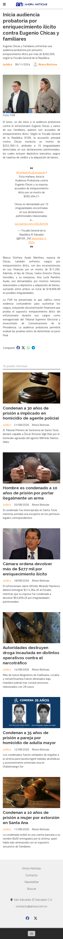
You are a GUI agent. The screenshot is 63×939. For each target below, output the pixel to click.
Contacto (31, 875)
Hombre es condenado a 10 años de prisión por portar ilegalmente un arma (30, 492)
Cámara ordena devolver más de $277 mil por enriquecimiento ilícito (27, 568)
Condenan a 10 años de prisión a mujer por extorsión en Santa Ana (31, 817)
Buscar (31, 888)
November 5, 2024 (37, 240)
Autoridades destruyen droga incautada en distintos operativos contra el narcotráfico (31, 655)
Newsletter (31, 882)
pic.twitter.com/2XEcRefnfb (31, 224)
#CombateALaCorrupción (31, 172)
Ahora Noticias (47, 64)
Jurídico (7, 64)
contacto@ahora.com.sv (31, 906)
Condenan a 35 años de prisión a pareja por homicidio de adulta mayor (29, 737)
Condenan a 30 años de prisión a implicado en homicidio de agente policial (31, 413)
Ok (31, 933)
